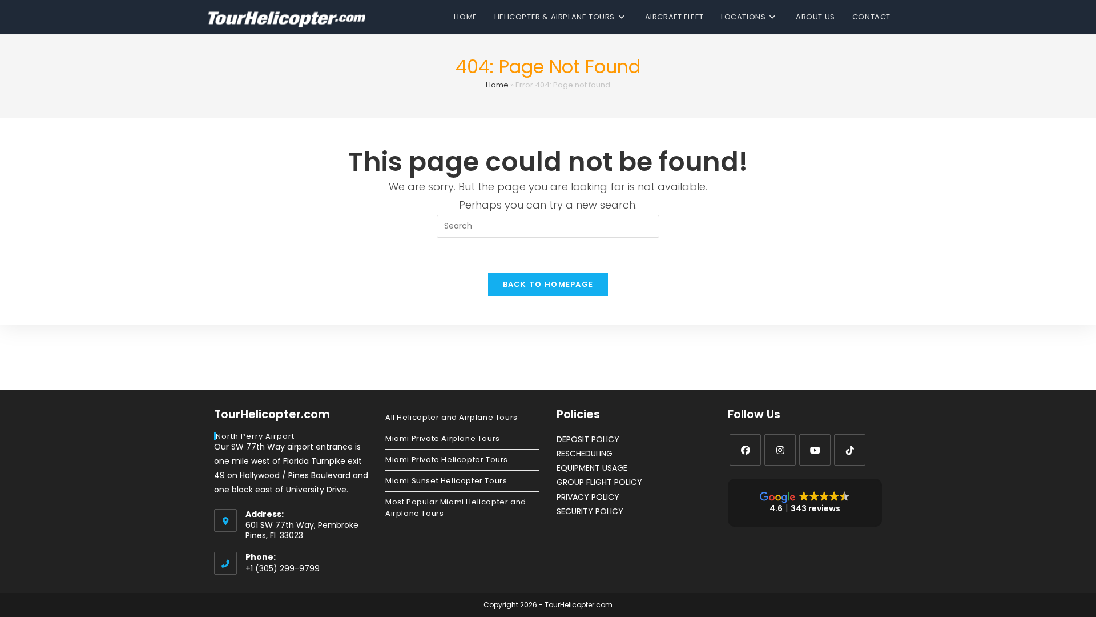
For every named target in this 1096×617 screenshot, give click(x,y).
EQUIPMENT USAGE (592, 468)
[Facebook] (745, 450)
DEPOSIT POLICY (588, 439)
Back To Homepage (548, 284)
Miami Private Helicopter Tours (446, 459)
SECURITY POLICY (590, 511)
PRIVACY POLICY (588, 497)
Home (497, 84)
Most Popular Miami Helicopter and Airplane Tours (455, 507)
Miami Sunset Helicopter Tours (446, 480)
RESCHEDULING (585, 453)
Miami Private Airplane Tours (442, 438)
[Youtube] (815, 450)
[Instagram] (780, 450)
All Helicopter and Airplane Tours (451, 417)
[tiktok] (849, 450)
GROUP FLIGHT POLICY (599, 482)
